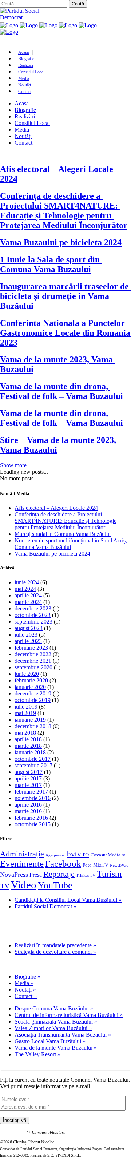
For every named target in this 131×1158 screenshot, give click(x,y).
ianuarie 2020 (30, 687)
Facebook (63, 863)
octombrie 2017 (33, 759)
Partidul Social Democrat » (45, 906)
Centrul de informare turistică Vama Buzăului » (69, 1015)
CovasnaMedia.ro (108, 855)
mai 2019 (25, 713)
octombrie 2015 (33, 824)
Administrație (22, 854)
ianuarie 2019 (30, 720)
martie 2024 (28, 602)
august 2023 (29, 628)
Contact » (26, 996)
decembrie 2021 (33, 661)
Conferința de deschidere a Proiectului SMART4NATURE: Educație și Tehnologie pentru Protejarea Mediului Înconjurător (63, 210)
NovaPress (14, 874)
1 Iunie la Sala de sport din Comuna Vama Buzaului (51, 264)
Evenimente (22, 863)
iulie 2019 (26, 706)
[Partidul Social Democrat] (25, 17)
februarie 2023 (31, 648)
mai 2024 (25, 589)
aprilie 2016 (28, 805)
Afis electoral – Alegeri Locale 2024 (56, 508)
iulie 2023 (26, 635)
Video (23, 885)
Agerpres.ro (55, 855)
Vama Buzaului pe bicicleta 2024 (61, 242)
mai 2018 (25, 733)
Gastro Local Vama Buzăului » (50, 1041)
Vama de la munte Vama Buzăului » (56, 1048)
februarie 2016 (31, 818)
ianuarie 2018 (30, 752)
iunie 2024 (27, 582)
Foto (87, 865)
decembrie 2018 (33, 726)
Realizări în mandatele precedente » (55, 945)
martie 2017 (28, 785)
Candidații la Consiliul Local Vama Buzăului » (68, 900)
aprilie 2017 (28, 778)
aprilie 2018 (28, 739)
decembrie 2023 (33, 608)
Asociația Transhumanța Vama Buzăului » (63, 1035)
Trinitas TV (85, 875)
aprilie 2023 (28, 641)
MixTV (100, 865)
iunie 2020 (27, 674)
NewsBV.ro (119, 865)
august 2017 (29, 772)
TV (4, 886)
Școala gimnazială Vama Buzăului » (56, 1021)
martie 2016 (28, 811)
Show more (13, 465)
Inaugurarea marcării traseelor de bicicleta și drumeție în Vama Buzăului (65, 296)
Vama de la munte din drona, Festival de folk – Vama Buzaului (61, 391)
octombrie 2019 (33, 700)
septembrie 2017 (33, 765)
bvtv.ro (78, 854)
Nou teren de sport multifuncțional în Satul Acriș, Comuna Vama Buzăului (71, 543)
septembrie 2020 (33, 667)
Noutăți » (25, 989)
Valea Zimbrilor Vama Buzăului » (53, 1028)
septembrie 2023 (33, 621)
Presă (35, 875)
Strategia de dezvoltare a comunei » (55, 952)
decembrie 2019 (33, 693)
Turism (109, 874)
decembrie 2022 (33, 654)
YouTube (55, 885)
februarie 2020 (31, 680)
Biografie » (27, 976)
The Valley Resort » (37, 1054)
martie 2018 (28, 746)
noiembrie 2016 (33, 798)
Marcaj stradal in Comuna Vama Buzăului (63, 534)
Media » (24, 983)
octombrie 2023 (33, 615)
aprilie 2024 (28, 595)
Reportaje (59, 874)
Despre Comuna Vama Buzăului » (54, 1008)
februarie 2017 (31, 791)
